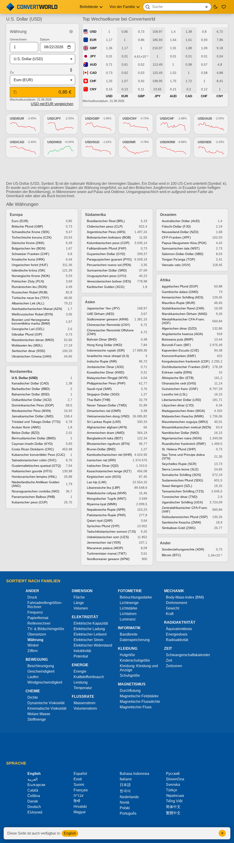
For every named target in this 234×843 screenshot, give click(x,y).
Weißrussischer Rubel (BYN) (32, 314)
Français (81, 790)
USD (93, 31)
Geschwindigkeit (40, 671)
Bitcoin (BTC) (171, 555)
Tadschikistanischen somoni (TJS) (111, 531)
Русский (173, 774)
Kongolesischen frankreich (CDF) (186, 361)
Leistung (81, 682)
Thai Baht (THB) (98, 400)
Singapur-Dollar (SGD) (103, 394)
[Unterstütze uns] (224, 7)
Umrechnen (18, 39)
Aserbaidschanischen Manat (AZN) (37, 309)
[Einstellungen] (71, 31)
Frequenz (35, 612)
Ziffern (32, 651)
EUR (93, 40)
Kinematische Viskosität (46, 708)
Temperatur (83, 688)
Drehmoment (176, 603)
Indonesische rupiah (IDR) (106, 350)
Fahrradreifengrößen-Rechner (44, 605)
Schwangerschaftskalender (188, 655)
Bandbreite (129, 634)
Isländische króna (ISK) (28, 270)
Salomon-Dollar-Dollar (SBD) (182, 254)
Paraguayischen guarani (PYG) (109, 259)
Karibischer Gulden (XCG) (106, 287)
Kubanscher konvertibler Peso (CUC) (38, 454)
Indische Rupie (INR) (102, 361)
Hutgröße (127, 655)
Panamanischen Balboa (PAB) (33, 497)
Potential (81, 656)
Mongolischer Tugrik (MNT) (106, 498)
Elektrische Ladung (89, 629)
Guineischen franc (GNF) (180, 389)
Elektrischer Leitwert (90, 634)
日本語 (125, 785)
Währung (35, 640)
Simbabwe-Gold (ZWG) (179, 528)
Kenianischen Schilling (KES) (182, 297)
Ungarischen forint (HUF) (30, 265)
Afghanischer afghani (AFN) (107, 427)
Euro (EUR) (20, 221)
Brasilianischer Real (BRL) (106, 221)
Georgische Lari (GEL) (28, 329)
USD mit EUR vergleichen (52, 104)
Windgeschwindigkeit (44, 682)
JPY (93, 56)
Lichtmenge (129, 603)
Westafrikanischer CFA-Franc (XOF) (183, 321)
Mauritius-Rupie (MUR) (178, 303)
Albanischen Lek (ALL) (28, 303)
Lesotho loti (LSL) (174, 394)
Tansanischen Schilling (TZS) (183, 491)
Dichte (32, 697)
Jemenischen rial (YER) (104, 542)
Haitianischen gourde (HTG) (32, 471)
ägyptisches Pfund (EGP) (180, 286)
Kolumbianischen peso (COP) (108, 243)
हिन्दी (77, 801)
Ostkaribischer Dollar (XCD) (32, 400)
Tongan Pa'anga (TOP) (178, 259)
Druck (32, 597)
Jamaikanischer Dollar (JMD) (32, 416)
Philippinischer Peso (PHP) (106, 383)
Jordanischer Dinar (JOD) (105, 367)
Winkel (33, 645)
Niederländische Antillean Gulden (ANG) (35, 484)
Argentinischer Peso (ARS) (106, 232)
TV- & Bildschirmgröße (45, 629)
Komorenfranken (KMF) (179, 356)
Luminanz (128, 619)
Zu (12, 72)
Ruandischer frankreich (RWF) (184, 444)
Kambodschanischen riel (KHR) (109, 454)
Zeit (169, 660)
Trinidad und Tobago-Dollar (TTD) (36, 422)
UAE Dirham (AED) (100, 314)
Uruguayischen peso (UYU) (106, 276)
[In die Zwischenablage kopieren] (15, 92)
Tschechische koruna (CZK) (32, 237)
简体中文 (173, 807)
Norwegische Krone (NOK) (31, 276)
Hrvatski (80, 806)
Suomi (79, 785)
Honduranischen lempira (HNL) (34, 476)
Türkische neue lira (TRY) (30, 298)
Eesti (78, 779)
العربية (32, 779)
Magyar (80, 812)
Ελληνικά (34, 812)
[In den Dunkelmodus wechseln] (215, 7)
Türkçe (171, 790)
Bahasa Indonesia (134, 774)
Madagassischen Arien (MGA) (183, 411)
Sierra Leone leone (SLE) (180, 469)
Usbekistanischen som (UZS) (108, 537)
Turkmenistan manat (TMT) (107, 553)
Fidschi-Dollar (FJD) (176, 226)
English (70, 833)
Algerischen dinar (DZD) (179, 328)
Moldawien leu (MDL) (27, 345)
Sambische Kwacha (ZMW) (181, 522)
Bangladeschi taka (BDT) (105, 438)
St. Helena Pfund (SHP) (179, 449)
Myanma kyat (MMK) (102, 504)
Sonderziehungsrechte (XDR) (183, 549)
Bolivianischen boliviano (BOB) (109, 237)
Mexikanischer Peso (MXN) (31, 411)
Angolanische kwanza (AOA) (182, 334)
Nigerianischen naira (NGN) (182, 438)
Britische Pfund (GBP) (27, 226)
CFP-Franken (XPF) (176, 237)
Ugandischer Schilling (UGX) (182, 502)
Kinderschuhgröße (135, 660)
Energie (80, 671)
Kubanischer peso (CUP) (30, 502)
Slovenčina (175, 779)
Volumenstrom (85, 708)
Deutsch (34, 807)
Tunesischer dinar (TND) (179, 497)
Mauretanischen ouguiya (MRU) (185, 422)
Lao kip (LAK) (96, 482)
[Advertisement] (117, 171)
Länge (79, 603)
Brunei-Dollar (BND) (101, 449)
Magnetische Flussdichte (140, 701)
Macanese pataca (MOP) (105, 548)
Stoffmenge (36, 719)
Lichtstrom (128, 614)
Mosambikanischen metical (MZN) (186, 427)
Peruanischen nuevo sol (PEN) (109, 265)
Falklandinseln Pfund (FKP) (106, 248)
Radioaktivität (177, 640)
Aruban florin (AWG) (26, 427)
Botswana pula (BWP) (177, 339)
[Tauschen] (71, 70)
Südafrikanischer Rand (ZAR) (183, 308)
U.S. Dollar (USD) (25, 378)
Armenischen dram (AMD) (106, 433)
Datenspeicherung (135, 640)
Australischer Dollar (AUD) (181, 221)
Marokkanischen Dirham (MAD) (184, 314)
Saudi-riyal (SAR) (99, 389)
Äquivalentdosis (179, 629)
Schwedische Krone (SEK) (31, 232)
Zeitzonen (174, 666)
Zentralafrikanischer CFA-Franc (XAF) (184, 509)
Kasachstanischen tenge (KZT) (109, 471)
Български (36, 785)
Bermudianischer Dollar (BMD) (34, 438)
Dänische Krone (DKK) (28, 243)
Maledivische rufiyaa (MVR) (107, 493)
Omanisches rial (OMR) (104, 411)
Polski (125, 808)
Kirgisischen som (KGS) (104, 476)
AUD (93, 64)
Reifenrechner (39, 623)
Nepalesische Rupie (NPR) (106, 509)
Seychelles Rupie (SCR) (179, 464)
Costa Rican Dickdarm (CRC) (33, 449)
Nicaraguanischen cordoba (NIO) (35, 491)
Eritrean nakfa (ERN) (177, 372)
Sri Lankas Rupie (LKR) (104, 422)
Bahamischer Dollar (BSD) (31, 394)
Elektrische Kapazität (91, 623)
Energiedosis (176, 634)
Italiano (126, 779)
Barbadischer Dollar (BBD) (31, 389)
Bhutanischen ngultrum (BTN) (108, 444)
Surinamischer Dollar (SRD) (107, 270)
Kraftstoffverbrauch (89, 677)
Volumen (81, 608)
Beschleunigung (40, 666)
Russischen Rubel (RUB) (30, 292)
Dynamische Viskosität (45, 703)
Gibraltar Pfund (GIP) (27, 334)
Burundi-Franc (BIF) (176, 345)
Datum (45, 39)
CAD (93, 73)
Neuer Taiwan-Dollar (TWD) (107, 405)
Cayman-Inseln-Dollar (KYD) (32, 444)
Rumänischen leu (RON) (29, 287)
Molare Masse (38, 714)
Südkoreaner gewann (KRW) (107, 319)
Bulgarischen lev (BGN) (28, 248)
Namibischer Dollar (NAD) (180, 433)
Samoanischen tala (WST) (181, 248)
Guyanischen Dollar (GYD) (106, 254)
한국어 (125, 791)
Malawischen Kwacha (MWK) (183, 416)
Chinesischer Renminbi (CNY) (108, 325)
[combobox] (177, 7)
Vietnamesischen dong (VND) (108, 416)
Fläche (79, 597)
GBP (93, 48)
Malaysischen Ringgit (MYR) (107, 378)
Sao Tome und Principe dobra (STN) (183, 456)
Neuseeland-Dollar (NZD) (180, 232)
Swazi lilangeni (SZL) (177, 486)
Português (128, 813)
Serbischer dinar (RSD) (28, 351)
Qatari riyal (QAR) (100, 520)
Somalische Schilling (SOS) (181, 475)
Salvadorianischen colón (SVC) (34, 460)
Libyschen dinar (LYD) (178, 405)
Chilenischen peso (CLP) (105, 226)
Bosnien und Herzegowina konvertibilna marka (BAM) (31, 321)
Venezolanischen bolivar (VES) (109, 281)
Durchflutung (130, 691)
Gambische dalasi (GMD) (180, 292)
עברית (78, 795)
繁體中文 (173, 813)
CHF (93, 81)
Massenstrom (84, 703)
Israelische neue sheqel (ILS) (108, 356)
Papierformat (37, 618)
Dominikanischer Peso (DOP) (33, 405)
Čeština (33, 796)
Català (32, 790)
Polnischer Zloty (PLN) (28, 281)
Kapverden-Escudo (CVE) (180, 350)
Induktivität (82, 651)
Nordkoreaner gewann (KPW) (108, 559)
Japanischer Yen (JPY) (103, 308)
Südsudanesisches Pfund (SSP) (185, 517)
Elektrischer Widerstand (93, 645)
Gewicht (172, 608)
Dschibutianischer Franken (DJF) (186, 367)
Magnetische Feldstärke (139, 696)
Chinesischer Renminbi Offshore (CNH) (110, 332)
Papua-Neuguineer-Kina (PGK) (184, 243)
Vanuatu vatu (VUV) (176, 265)
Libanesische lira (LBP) (103, 487)
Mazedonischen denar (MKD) (33, 340)
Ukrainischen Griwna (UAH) (31, 356)
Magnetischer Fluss (136, 707)
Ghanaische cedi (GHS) (179, 383)
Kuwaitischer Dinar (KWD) (105, 372)
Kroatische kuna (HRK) (28, 259)
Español (80, 774)
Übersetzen (36, 634)
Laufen (33, 677)
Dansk (32, 801)
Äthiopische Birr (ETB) (178, 378)
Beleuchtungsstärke (136, 597)
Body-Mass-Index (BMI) (185, 597)
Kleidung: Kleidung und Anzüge (139, 668)
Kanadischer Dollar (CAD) (30, 383)
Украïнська (175, 795)
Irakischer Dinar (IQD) (103, 465)
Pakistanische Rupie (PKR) (106, 515)
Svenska (173, 785)
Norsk (124, 802)
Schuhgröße (130, 675)
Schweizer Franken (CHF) (30, 254)
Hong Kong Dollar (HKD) (104, 345)
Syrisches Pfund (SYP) (103, 526)
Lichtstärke (128, 608)
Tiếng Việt (174, 801)
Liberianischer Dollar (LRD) (181, 400)
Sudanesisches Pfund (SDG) (182, 480)
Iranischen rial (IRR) (101, 460)
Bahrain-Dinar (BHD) (102, 339)
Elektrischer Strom (88, 640)
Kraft (169, 614)
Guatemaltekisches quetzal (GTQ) (36, 465)
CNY (93, 89)
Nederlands (129, 797)
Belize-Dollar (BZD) (26, 433)
